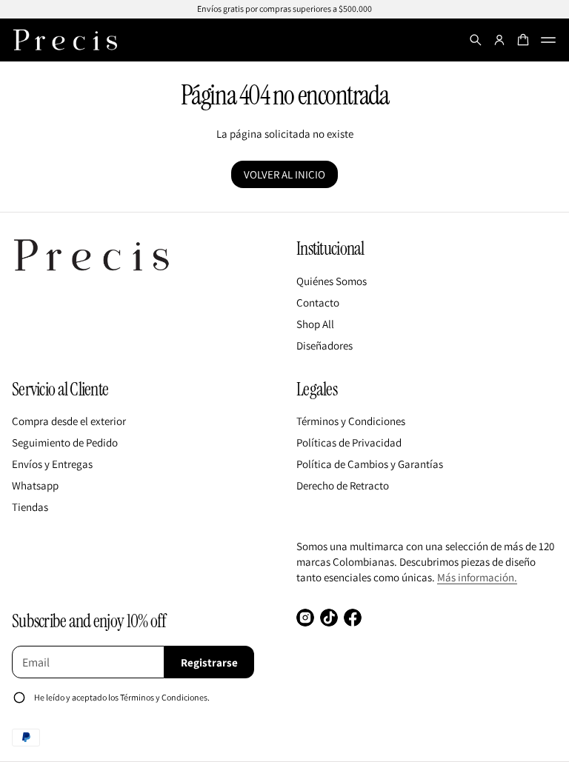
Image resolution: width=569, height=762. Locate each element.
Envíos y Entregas (52, 464)
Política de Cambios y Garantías (369, 464)
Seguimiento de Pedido (65, 442)
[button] (476, 40)
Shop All (315, 324)
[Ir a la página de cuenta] (499, 40)
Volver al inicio (284, 174)
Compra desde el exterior (69, 421)
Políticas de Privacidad (349, 442)
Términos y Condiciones (350, 421)
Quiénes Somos (331, 281)
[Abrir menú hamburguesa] (548, 40)
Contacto (317, 302)
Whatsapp (35, 485)
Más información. (477, 577)
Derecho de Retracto (342, 485)
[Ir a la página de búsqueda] (476, 40)
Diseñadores (324, 345)
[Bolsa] (523, 40)
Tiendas (30, 507)
